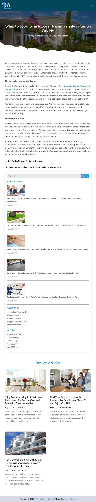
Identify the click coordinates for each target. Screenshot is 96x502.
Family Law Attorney (15, 312)
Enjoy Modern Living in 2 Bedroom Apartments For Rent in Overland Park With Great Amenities (23, 400)
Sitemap (73, 499)
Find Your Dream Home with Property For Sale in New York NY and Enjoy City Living (68, 400)
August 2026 (12, 334)
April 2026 (11, 347)
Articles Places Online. (45, 499)
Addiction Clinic (13, 325)
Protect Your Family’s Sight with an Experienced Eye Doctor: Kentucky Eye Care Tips (42, 297)
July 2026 (11, 337)
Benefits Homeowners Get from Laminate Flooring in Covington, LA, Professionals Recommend (48, 249)
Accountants (12, 315)
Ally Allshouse (37, 35)
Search (85, 176)
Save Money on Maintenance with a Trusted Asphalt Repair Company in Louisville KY (43, 273)
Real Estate (62, 35)
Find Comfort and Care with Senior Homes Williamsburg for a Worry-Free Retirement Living (23, 463)
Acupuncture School (15, 321)
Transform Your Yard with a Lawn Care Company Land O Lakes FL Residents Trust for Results (46, 225)
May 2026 (11, 344)
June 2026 (11, 341)
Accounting (12, 318)
